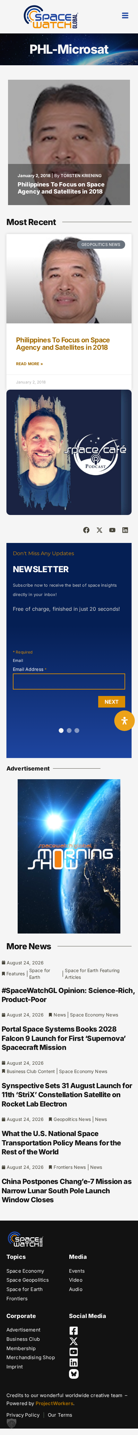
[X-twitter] (99, 530)
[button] (11, 1423)
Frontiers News (70, 1167)
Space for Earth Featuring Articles (92, 974)
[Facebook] (86, 530)
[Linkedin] (125, 530)
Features (15, 973)
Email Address (30, 669)
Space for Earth (39, 974)
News (60, 1014)
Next (112, 702)
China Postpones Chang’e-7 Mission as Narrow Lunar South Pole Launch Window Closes (67, 1190)
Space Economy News (94, 1014)
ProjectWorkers (54, 1403)
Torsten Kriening (81, 175)
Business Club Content (31, 1071)
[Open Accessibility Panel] (124, 720)
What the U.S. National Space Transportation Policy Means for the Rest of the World (61, 1142)
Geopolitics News (72, 1119)
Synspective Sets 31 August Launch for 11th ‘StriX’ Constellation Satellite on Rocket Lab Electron (67, 1094)
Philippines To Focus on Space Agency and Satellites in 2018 (61, 188)
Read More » (29, 363)
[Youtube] (112, 530)
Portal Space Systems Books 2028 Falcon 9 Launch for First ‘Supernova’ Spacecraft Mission (64, 1038)
